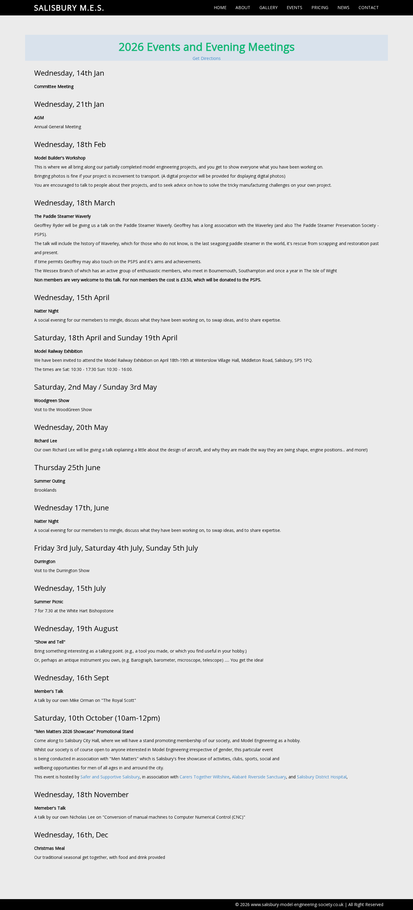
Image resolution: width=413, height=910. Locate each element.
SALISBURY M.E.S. (69, 7)
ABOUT (243, 7)
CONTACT (369, 7)
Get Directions (207, 58)
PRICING (319, 7)
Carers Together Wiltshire (204, 777)
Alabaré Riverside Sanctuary (259, 777)
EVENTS (294, 7)
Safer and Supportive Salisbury (110, 777)
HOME (220, 7)
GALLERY (268, 7)
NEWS (343, 7)
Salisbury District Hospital (321, 777)
